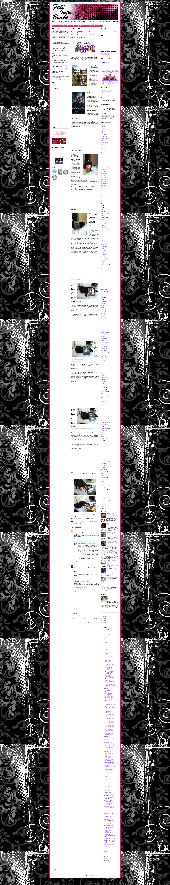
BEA (102, 236)
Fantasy (102, 320)
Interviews (81, 25)
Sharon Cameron (104, 193)
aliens (102, 215)
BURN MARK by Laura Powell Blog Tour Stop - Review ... (109, 748)
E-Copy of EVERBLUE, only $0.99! (109, 715)
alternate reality (104, 217)
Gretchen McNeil (104, 154)
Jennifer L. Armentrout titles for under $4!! (109, 798)
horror (102, 360)
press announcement (105, 422)
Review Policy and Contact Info (97, 25)
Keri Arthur (103, 181)
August (105, 636)
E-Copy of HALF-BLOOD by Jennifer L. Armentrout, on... (109, 722)
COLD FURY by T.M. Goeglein (108, 778)
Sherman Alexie (104, 195)
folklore (102, 326)
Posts (104, 90)
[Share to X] (93, 521)
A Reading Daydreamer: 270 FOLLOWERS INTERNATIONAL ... (109, 831)
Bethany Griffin (104, 136)
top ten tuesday (104, 483)
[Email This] (91, 521)
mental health (103, 377)
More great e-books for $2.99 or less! (109, 811)
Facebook (103, 313)
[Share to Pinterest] (96, 521)
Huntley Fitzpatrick (105, 159)
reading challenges (104, 428)
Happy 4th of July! (107, 823)
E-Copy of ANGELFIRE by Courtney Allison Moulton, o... (109, 726)
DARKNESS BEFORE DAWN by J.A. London (109, 804)
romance (102, 436)
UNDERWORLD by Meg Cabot (111, 569)
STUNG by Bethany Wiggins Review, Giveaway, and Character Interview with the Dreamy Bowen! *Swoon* (112, 552)
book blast (103, 246)
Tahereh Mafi (103, 200)
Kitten (102, 367)
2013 (104, 626)
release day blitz (104, 430)
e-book (102, 305)
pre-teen (102, 420)
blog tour (103, 240)
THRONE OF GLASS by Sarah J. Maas (108, 757)
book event (103, 252)
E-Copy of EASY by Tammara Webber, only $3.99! (108, 664)
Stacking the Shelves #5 (111, 560)
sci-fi (102, 440)
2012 (102, 207)
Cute (102, 295)
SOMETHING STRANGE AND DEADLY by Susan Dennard (109, 841)
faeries (102, 315)
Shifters (102, 446)
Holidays (103, 356)
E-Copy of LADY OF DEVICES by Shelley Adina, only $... (108, 668)
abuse (102, 209)
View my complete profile (106, 610)
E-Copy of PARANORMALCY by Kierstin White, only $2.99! (109, 703)
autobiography (104, 229)
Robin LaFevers (104, 189)
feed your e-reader (104, 322)
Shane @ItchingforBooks (79, 531)
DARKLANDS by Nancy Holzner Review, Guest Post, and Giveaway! (112, 542)
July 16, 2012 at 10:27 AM (85, 565)
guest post (103, 348)
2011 (102, 205)
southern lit (103, 457)
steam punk (103, 465)
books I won (103, 260)
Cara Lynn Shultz (104, 146)
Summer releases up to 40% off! (109, 781)
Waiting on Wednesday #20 (109, 745)
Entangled (103, 309)
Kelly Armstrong (104, 179)
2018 (104, 616)
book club (103, 248)
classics (102, 276)
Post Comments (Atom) (87, 622)
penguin (102, 414)
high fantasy (103, 350)
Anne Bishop (103, 132)
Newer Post (74, 618)
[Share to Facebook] (94, 521)
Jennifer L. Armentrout (105, 165)
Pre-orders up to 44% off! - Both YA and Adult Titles (109, 784)
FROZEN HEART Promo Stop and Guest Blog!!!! (109, 697)
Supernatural (103, 471)
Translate (110, 118)
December (106, 629)
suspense (102, 473)
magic (102, 373)
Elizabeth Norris (104, 150)
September (106, 634)
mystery (102, 385)
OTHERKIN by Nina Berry (109, 772)
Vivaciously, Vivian (82, 589)
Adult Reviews (75, 25)
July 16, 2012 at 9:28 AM (90, 543)
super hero (103, 469)
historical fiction (104, 352)
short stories (103, 448)
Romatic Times (104, 438)
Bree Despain (103, 140)
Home (54, 25)
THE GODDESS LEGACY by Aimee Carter (109, 828)
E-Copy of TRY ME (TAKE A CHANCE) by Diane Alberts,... (109, 652)
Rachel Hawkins (104, 187)
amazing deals (104, 219)
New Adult (103, 397)
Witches (102, 504)
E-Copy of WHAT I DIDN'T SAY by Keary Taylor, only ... (109, 656)
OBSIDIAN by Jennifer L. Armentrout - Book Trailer (109, 807)
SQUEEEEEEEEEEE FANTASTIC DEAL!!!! (109, 848)
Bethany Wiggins (104, 138)
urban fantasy (103, 489)
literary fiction (104, 371)
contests (102, 287)
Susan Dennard (104, 197)
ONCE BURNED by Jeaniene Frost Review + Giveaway (109, 817)
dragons (102, 301)
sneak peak (103, 451)
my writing (103, 383)
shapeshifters (103, 444)
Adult (102, 211)
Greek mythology (104, 342)
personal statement (104, 416)
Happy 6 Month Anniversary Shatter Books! (109, 699)
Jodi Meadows (104, 173)
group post (103, 346)
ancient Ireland (104, 221)
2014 (104, 624)
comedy (102, 283)
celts (102, 270)
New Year (103, 401)
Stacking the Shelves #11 (108, 736)
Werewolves (103, 502)
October (105, 633)
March (105, 856)
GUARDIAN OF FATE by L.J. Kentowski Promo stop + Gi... (109, 685)
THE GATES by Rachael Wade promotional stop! (109, 760)
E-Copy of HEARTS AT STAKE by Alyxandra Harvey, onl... (108, 711)
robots (102, 434)
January (105, 860)
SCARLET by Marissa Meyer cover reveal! (109, 814)
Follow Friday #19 (107, 809)
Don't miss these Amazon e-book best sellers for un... (109, 763)
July (105, 638)
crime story (103, 293)
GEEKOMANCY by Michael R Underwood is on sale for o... (109, 769)
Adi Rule (103, 126)
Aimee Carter (103, 128)
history (102, 354)
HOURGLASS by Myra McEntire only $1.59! (108, 734)
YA (102, 506)
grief (102, 344)
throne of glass (104, 477)
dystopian (103, 303)
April (105, 854)
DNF (102, 299)
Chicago (102, 272)
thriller (102, 475)
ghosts (102, 336)
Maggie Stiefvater (104, 183)
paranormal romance (105, 412)
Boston (102, 262)
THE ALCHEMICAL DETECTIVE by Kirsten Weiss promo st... (109, 681)
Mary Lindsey (104, 185)
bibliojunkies (76, 566)
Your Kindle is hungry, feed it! (109, 838)
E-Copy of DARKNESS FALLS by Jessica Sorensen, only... (108, 660)
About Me (59, 25)
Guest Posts (87, 25)
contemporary (103, 285)
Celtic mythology (104, 268)
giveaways (103, 338)
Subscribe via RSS (105, 62)
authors (102, 227)
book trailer (103, 254)
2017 (104, 618)
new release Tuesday (105, 399)
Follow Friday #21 (107, 688)
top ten (102, 481)
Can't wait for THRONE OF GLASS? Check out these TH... (109, 648)
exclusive (103, 311)
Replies (77, 541)
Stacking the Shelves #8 (108, 846)
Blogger (92, 875)
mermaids (103, 379)
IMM (102, 363)
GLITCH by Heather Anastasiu (107, 793)
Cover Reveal (103, 291)
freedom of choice (104, 332)
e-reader (102, 307)
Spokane (102, 459)
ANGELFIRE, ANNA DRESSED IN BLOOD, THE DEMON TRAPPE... (109, 821)
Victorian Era (103, 496)
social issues (103, 453)
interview (103, 365)
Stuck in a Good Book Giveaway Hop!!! (111, 533)
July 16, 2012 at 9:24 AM (89, 530)
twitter (102, 487)
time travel (103, 479)
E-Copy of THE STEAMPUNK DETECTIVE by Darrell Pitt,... (109, 677)
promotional (103, 424)
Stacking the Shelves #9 (108, 795)
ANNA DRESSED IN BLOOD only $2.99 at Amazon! (108, 730)
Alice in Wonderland (105, 213)
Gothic (102, 340)
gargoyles (103, 334)
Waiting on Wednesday (105, 500)
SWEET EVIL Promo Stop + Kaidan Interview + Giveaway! (112, 525)
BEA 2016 (103, 238)
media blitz (103, 375)
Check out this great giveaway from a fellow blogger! (109, 694)
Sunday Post (103, 467)
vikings (102, 498)
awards (102, 234)
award (102, 231)
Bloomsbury (103, 244)
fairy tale (103, 317)
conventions (103, 289)
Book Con (103, 250)
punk (102, 426)
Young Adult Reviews (66, 25)
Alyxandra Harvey (104, 130)
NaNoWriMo (103, 389)
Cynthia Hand (103, 148)
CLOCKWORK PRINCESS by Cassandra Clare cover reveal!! (109, 775)
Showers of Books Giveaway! (112, 577)
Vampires (103, 494)
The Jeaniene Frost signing (109, 844)
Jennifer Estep (104, 163)
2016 (104, 620)
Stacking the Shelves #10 (108, 751)
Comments (105, 93)
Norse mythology (104, 408)
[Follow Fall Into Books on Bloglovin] (105, 54)
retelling (102, 432)
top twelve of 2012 (104, 485)
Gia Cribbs (103, 152)
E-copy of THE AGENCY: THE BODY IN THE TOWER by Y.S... (109, 672)
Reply (75, 538)
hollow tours (103, 358)
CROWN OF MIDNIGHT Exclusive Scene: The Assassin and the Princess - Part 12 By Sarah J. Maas (112, 515)
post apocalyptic (104, 418)
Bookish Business (104, 258)
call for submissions (105, 264)
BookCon (103, 256)
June (105, 851)
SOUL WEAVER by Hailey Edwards (109, 754)
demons (102, 297)
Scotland (103, 442)
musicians (103, 381)
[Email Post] (88, 521)
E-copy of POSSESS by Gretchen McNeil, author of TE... (109, 707)
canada (102, 266)
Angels (102, 223)
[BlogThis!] (92, 521)
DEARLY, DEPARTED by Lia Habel (109, 738)
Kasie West (103, 175)
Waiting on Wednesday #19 (109, 825)
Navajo (102, 393)
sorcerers (103, 455)
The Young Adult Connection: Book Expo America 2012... (109, 765)
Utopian (102, 491)
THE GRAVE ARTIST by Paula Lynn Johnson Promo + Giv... (109, 835)
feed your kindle (104, 324)
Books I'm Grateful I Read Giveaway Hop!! (112, 585)
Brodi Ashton (103, 144)
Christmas (103, 275)
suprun (84, 875)
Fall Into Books (78, 521)
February (106, 858)
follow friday (103, 328)
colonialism (103, 281)
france (102, 330)
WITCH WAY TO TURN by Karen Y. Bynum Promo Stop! (109, 641)
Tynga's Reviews (93, 34)
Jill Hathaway (103, 169)
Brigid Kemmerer (104, 142)
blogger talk (103, 242)
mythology (103, 387)
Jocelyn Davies (104, 171)
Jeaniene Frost (104, 161)
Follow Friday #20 (107, 741)
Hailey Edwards (104, 157)
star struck (103, 463)
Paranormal (103, 410)
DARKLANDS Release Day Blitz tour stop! (109, 644)
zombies (102, 508)
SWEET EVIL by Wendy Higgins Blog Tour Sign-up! (109, 743)
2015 (104, 622)
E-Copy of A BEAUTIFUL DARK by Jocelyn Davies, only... (109, 718)
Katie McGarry (104, 177)
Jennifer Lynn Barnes (105, 167)
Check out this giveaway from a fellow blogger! (109, 790)
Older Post (96, 618)
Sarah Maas (103, 191)
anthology (103, 225)
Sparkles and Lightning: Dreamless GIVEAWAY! (109, 801)
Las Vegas (103, 369)
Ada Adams (103, 124)
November (106, 631)
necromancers (103, 395)
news (102, 403)
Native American (104, 391)
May (105, 853)
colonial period (104, 279)
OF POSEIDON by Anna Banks (108, 691)
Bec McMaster (104, 134)
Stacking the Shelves (78, 523)
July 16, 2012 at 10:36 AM (84, 581)
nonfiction (103, 406)
